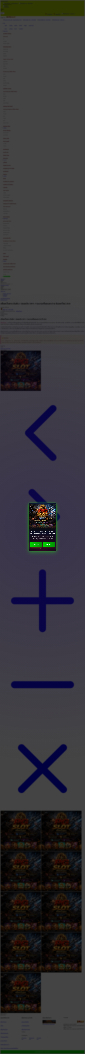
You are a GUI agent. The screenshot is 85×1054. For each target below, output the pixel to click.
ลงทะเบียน (48, 544)
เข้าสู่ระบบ (36, 544)
